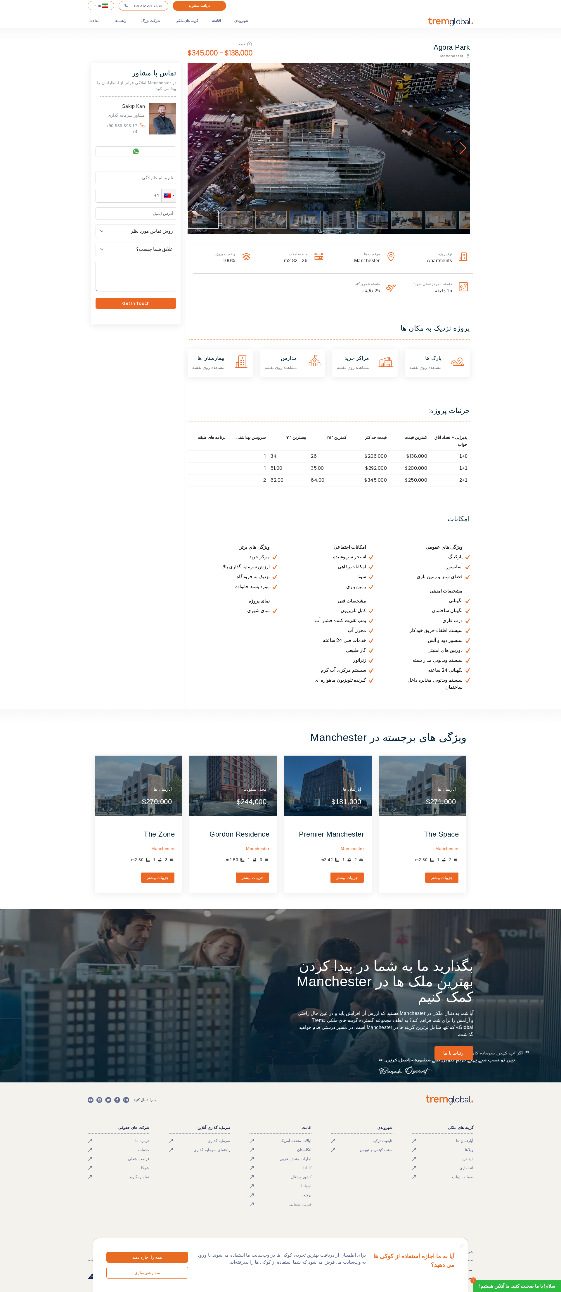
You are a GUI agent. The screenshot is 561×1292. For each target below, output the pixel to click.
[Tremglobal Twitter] (108, 1100)
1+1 (463, 468)
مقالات (94, 20)
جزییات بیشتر (442, 877)
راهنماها (120, 20)
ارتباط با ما (454, 1053)
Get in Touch (136, 303)
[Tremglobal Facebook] (117, 1100)
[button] (169, 195)
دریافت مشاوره (199, 5)
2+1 (463, 480)
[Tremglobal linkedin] (126, 1100)
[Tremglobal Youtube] (91, 1100)
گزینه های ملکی (187, 20)
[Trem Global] (449, 1100)
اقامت (216, 20)
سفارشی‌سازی (147, 1273)
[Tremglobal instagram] (99, 1100)
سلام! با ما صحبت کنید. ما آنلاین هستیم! (517, 1286)
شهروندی (241, 20)
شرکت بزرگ (150, 20)
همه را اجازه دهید (147, 1257)
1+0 (463, 456)
